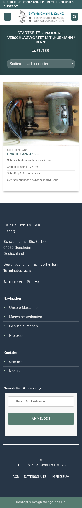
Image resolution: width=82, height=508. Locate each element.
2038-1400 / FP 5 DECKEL (40, 2)
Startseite (29, 33)
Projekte (16, 335)
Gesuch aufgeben (23, 326)
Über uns (15, 362)
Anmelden (41, 418)
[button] (7, 17)
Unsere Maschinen (24, 308)
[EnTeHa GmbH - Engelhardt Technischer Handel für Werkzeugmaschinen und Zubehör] (41, 17)
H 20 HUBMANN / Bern (23, 154)
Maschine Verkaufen (25, 317)
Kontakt (15, 371)
